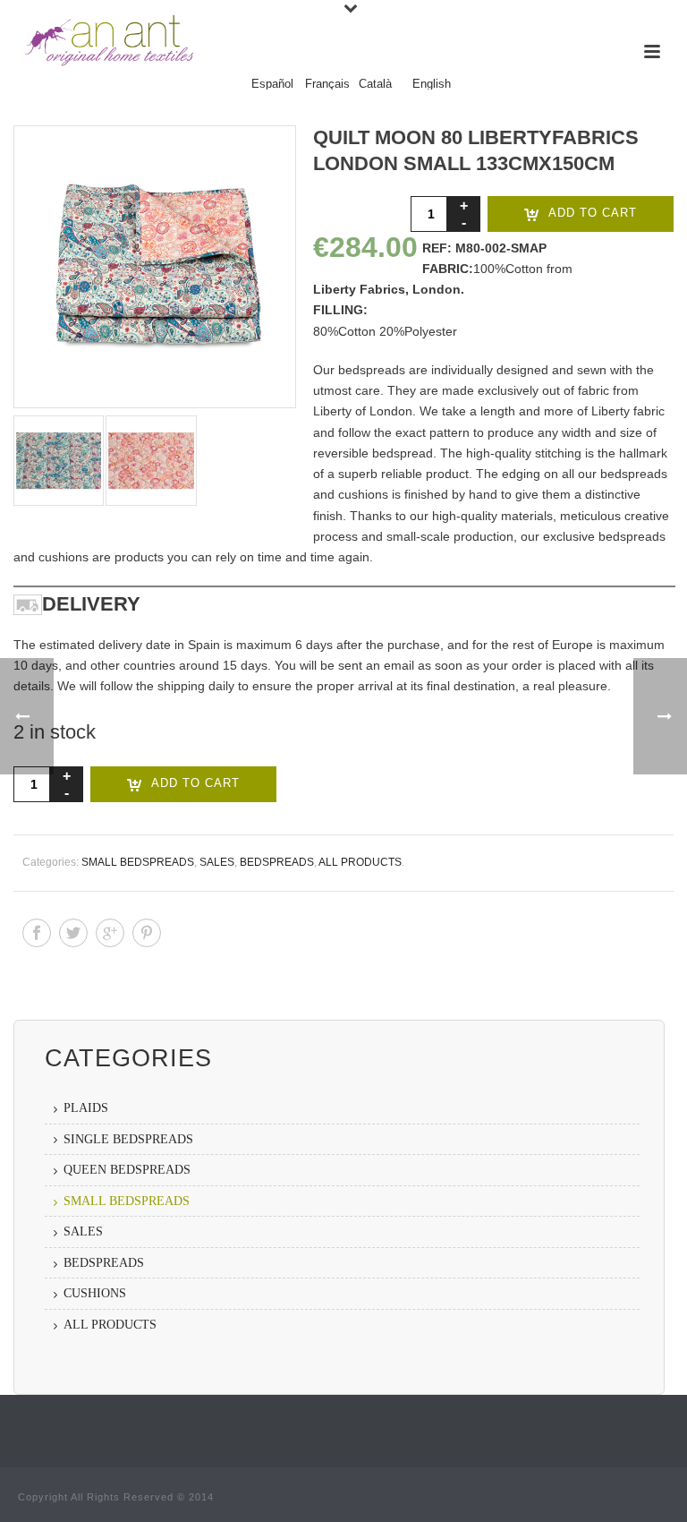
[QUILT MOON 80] (152, 266)
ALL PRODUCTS (360, 862)
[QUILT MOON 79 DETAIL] (55, 460)
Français (327, 84)
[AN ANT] (107, 40)
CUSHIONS (95, 1293)
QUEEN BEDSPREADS (127, 1169)
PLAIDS (86, 1108)
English (431, 84)
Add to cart (592, 213)
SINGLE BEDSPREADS (128, 1139)
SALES (216, 862)
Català (375, 84)
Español (272, 84)
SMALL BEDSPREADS (137, 862)
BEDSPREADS (277, 862)
